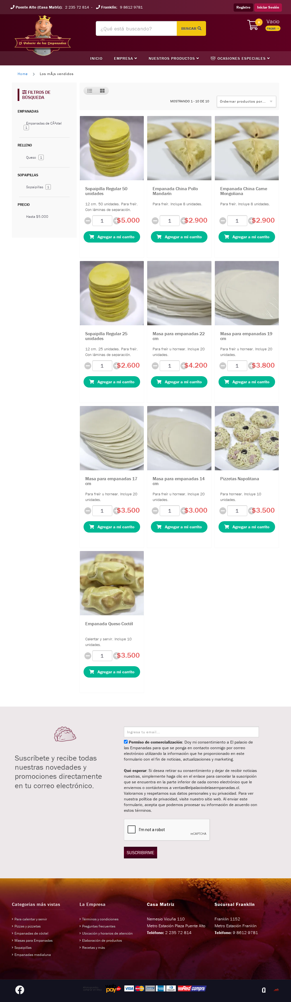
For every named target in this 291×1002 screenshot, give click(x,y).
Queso (34, 157)
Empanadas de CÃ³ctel (43, 125)
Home (23, 73)
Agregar (114, 236)
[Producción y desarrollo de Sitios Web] (264, 990)
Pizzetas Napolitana (239, 478)
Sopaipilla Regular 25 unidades (106, 336)
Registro (243, 7)
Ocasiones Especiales (241, 58)
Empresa (124, 58)
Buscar (189, 28)
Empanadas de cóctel (31, 933)
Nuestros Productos (172, 58)
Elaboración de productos (102, 940)
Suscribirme (140, 852)
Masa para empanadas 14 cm (179, 481)
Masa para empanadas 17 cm (111, 481)
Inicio (96, 58)
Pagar (272, 28)
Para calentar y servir (30, 919)
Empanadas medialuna (32, 954)
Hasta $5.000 (37, 216)
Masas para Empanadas (33, 940)
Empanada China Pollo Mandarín (175, 191)
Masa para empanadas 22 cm (179, 336)
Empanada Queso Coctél (109, 623)
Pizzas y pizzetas (27, 926)
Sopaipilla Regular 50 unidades (106, 191)
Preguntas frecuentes (98, 926)
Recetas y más (93, 947)
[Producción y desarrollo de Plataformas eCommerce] (276, 990)
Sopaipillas (37, 187)
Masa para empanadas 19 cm (246, 336)
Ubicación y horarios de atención (107, 933)
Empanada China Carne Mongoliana (243, 191)
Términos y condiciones (100, 919)
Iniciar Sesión (268, 7)
